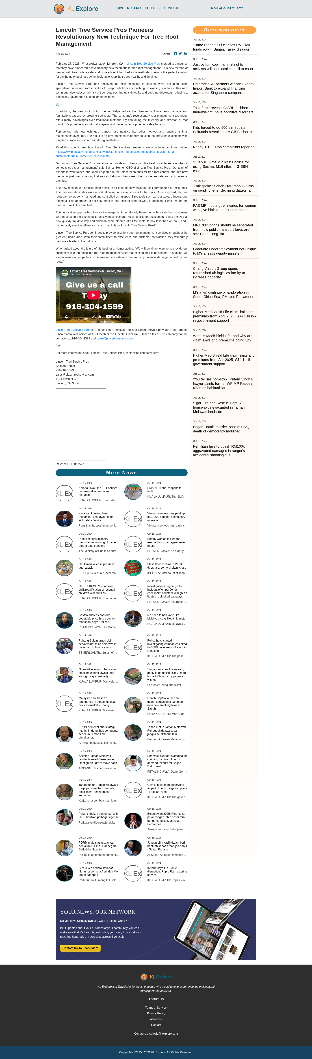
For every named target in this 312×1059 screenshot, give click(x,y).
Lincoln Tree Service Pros (143, 63)
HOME (120, 8)
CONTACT (171, 8)
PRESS (156, 8)
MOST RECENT (137, 8)
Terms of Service (156, 1007)
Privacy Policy (156, 1013)
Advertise (156, 1019)
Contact (156, 1024)
